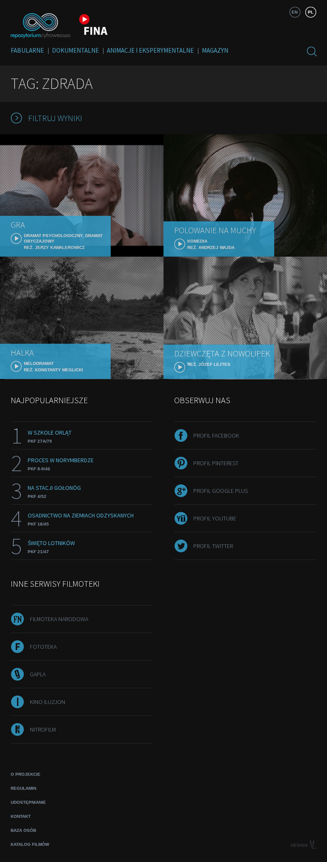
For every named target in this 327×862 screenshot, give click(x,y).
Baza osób (23, 830)
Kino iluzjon (47, 702)
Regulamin (23, 788)
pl (310, 12)
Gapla (38, 674)
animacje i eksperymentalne (150, 50)
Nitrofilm (43, 729)
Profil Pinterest (215, 463)
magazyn (215, 50)
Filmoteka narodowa (59, 619)
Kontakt (21, 816)
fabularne (27, 50)
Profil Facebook (216, 435)
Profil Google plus (220, 491)
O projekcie (25, 774)
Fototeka (43, 646)
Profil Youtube (214, 518)
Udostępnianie (28, 802)
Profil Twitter (213, 546)
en (295, 12)
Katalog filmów (30, 844)
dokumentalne (75, 50)
